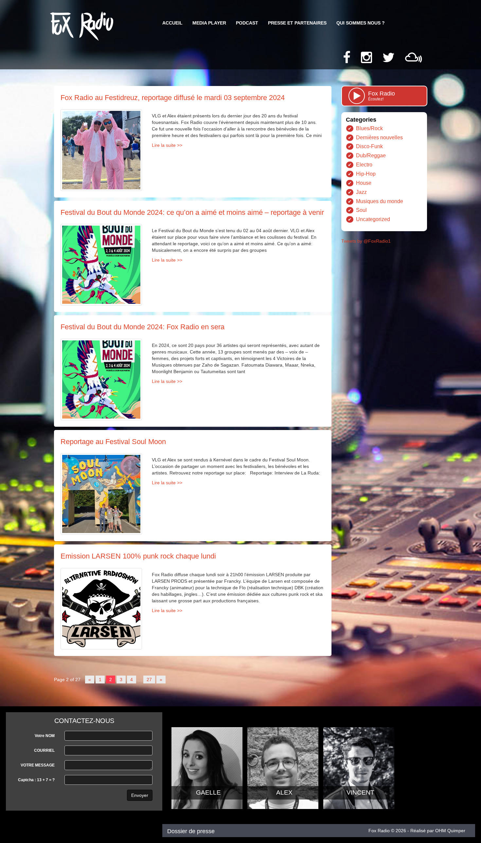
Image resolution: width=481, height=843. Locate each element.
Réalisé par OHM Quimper (437, 830)
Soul (361, 210)
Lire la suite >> (167, 145)
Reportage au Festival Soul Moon (113, 442)
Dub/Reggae (371, 155)
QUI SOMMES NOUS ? (360, 23)
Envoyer (139, 795)
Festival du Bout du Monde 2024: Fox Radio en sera (142, 327)
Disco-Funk (369, 146)
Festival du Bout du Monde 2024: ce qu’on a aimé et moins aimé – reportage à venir (192, 212)
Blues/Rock (369, 128)
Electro (364, 164)
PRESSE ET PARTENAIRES (297, 23)
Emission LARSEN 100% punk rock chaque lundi (138, 556)
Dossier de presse (191, 831)
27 (149, 679)
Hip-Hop (366, 174)
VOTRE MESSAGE (38, 765)
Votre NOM (45, 735)
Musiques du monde (379, 201)
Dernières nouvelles (379, 137)
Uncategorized (373, 219)
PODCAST (247, 23)
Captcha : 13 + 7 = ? (36, 780)
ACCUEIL (172, 23)
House (363, 183)
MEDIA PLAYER (209, 23)
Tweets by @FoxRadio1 (366, 241)
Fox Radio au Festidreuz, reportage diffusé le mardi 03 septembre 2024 (173, 98)
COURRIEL (44, 750)
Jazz (361, 192)
